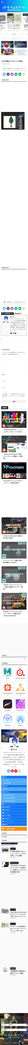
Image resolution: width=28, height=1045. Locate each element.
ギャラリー (19, 1018)
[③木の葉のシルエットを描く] (16, 74)
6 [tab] (17, 39)
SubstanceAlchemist (9, 801)
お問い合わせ (12, 1018)
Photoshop (7, 810)
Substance (7, 792)
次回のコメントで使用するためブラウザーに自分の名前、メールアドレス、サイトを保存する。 (13, 395)
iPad (5, 777)
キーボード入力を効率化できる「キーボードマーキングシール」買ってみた (18, 928)
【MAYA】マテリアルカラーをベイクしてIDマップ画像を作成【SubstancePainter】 (12, 613)
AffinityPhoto (7, 783)
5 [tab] (15, 39)
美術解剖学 (7, 807)
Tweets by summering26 (8, 845)
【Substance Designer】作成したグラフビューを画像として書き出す (13, 456)
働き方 (6, 824)
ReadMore (14, 34)
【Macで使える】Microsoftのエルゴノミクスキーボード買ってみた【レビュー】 (18, 914)
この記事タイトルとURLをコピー (14, 68)
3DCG (6, 786)
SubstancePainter (9, 794)
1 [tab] (9, 39)
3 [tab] (12, 39)
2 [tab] (10, 39)
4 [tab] (13, 39)
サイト (3, 387)
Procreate (6, 780)
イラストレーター (9, 821)
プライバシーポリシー (15, 1017)
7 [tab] (18, 39)
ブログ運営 (7, 815)
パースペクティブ (9, 804)
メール (4, 381)
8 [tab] (20, 39)
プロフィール (6, 1017)
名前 (3, 374)
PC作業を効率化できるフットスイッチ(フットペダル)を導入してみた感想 (18, 853)
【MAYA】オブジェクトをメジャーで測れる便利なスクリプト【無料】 (13, 587)
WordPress (7, 818)
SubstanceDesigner (9, 798)
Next (26, 25)
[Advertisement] (14, 96)
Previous (1, 25)
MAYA (5, 789)
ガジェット (7, 812)
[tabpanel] (14, 25)
